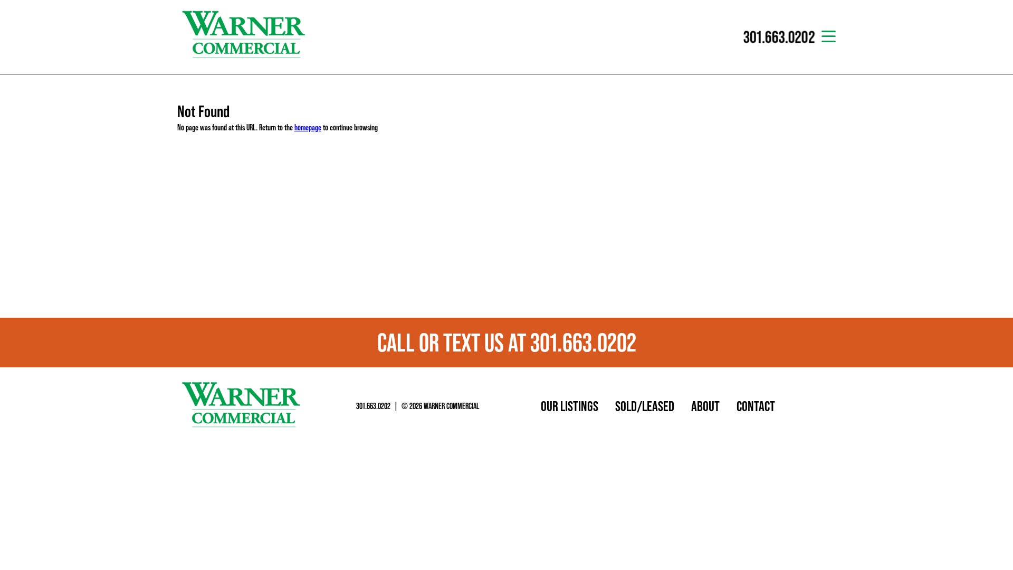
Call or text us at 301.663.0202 (506, 342)
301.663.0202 (373, 406)
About (705, 406)
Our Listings (569, 406)
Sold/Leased (644, 406)
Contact (756, 406)
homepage (307, 127)
